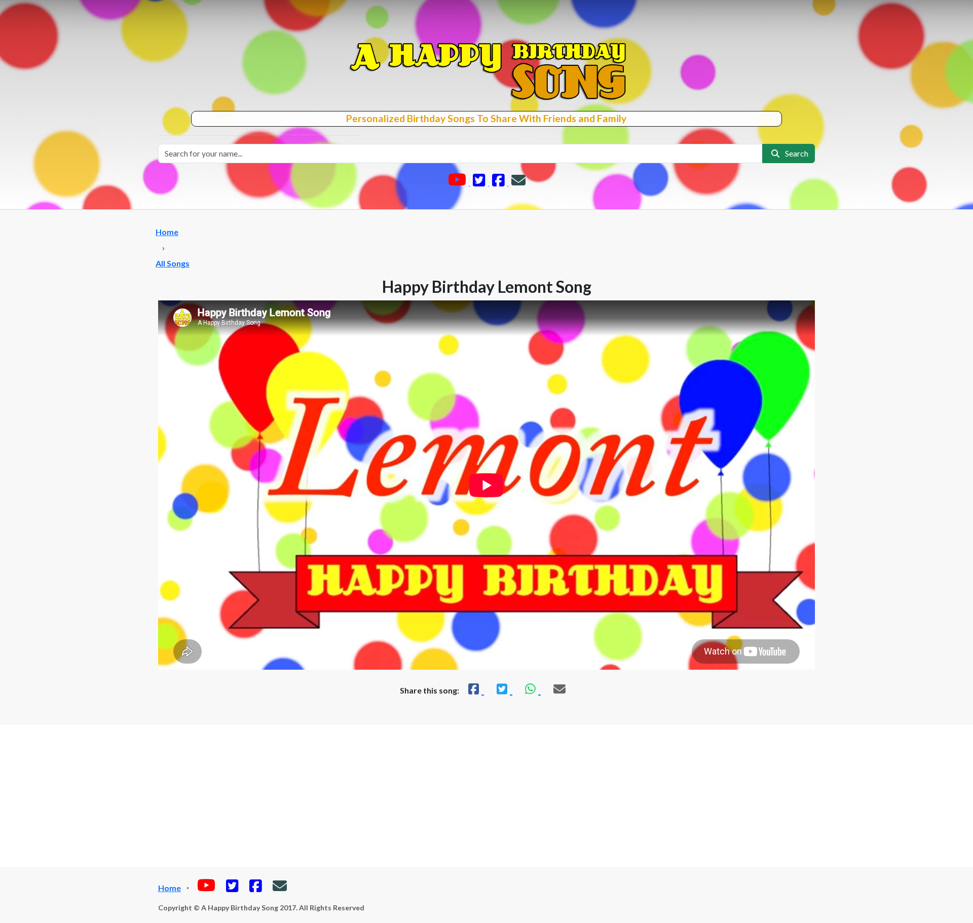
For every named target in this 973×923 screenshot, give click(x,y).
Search (795, 153)
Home (167, 232)
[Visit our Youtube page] (457, 182)
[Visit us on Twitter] (480, 182)
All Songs (173, 263)
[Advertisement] (486, 796)
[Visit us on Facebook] (499, 182)
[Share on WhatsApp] (531, 688)
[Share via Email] (559, 688)
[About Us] (518, 182)
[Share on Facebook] (475, 688)
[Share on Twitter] (503, 688)
